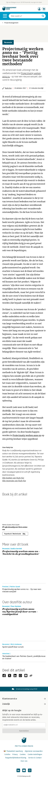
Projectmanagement (11, 23)
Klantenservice (9, 698)
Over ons (24, 761)
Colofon (7, 754)
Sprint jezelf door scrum (13, 647)
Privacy (15, 754)
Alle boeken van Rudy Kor (13, 478)
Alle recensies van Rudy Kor (14, 481)
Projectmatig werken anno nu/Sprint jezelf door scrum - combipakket (20, 612)
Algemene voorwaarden (34, 751)
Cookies (23, 754)
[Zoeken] (43, 16)
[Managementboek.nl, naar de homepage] (9, 10)
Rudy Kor (8, 88)
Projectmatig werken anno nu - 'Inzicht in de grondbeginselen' (21, 552)
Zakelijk (6, 704)
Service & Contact (34, 758)
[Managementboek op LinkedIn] (18, 770)
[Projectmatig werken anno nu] (10, 509)
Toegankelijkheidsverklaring (15, 758)
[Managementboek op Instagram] (29, 770)
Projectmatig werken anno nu (27, 435)
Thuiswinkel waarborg (14, 751)
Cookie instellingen (35, 754)
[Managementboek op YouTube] (24, 770)
